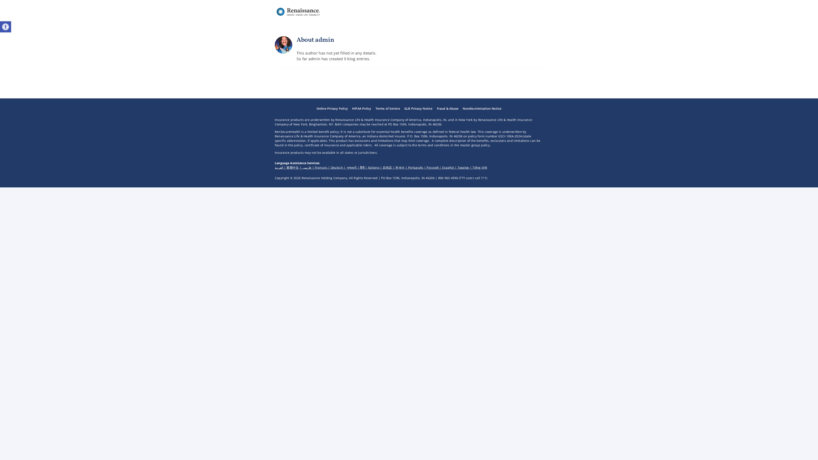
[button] (5, 26)
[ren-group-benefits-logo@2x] (298, 7)
